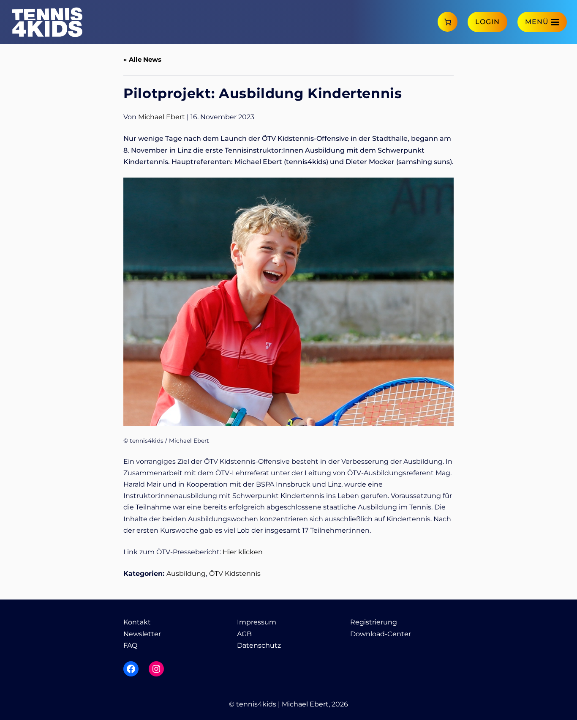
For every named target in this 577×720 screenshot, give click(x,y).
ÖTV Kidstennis (235, 573)
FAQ (130, 645)
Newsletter (142, 634)
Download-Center (380, 634)
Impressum (256, 622)
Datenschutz (259, 645)
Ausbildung (186, 573)
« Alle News (142, 59)
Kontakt (137, 622)
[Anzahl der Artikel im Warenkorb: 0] (447, 22)
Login (487, 22)
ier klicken (245, 552)
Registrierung (373, 622)
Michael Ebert (161, 117)
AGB (244, 634)
